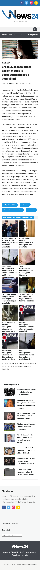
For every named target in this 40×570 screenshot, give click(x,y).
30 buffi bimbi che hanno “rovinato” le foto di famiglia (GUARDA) (26, 415)
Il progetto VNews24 (10, 552)
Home (4, 363)
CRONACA (6, 63)
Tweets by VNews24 (10, 523)
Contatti (25, 555)
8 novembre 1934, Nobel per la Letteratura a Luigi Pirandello (26, 392)
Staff (22, 552)
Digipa (34, 564)
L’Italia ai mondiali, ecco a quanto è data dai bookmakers (26, 426)
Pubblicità (16, 555)
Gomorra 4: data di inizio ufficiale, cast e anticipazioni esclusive (26, 461)
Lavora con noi (30, 552)
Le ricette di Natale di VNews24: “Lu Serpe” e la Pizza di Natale (25, 450)
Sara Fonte (13, 83)
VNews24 (20, 546)
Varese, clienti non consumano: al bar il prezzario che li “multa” (26, 472)
